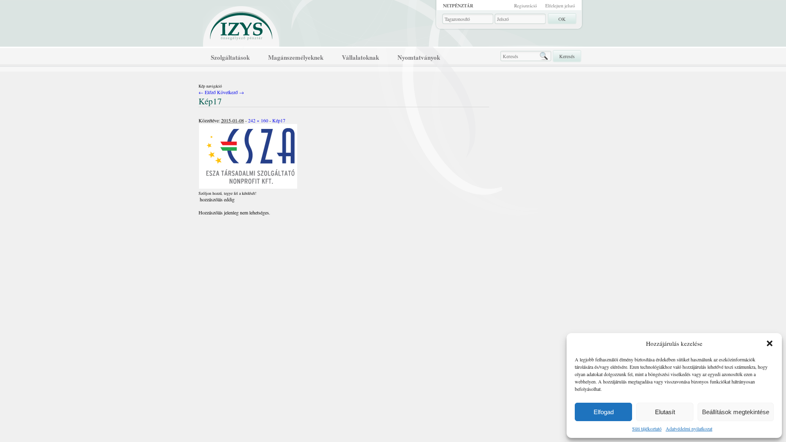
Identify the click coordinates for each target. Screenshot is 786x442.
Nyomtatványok (419, 57)
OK (562, 19)
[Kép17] (248, 187)
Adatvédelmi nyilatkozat (689, 428)
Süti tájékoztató (647, 428)
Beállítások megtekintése (735, 411)
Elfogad (604, 411)
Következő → (230, 92)
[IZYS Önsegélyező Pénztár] (241, 24)
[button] (770, 343)
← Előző (207, 92)
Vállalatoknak (360, 57)
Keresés (567, 56)
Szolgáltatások (230, 57)
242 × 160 (258, 120)
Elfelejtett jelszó (560, 5)
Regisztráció (525, 5)
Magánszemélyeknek (295, 57)
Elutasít (665, 411)
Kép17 (278, 120)
